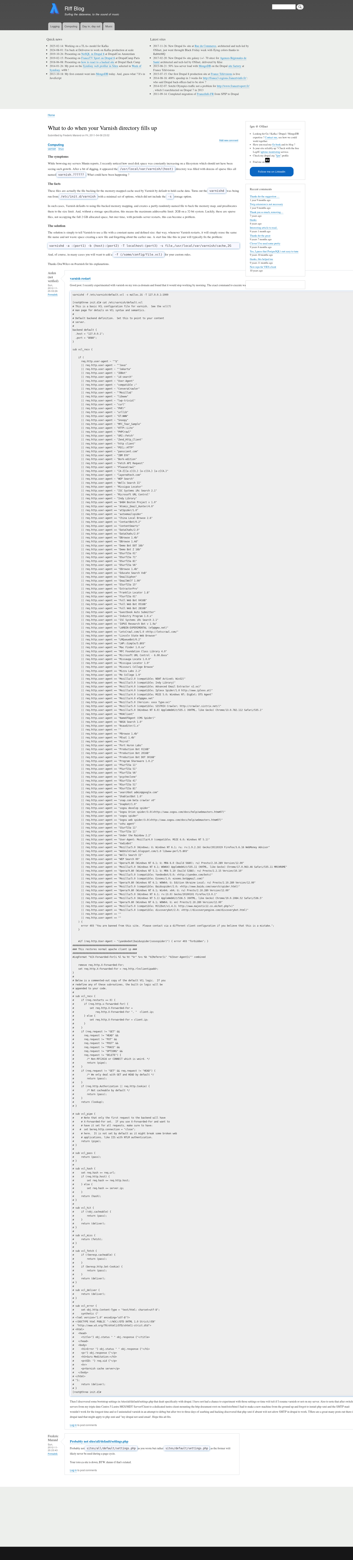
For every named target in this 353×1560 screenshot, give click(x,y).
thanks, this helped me (261, 259)
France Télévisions (221, 74)
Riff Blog (74, 8)
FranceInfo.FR (205, 94)
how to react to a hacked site (97, 62)
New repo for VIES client (263, 267)
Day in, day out (91, 26)
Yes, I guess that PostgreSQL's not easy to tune (274, 251)
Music (109, 26)
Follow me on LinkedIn (271, 171)
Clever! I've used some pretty (265, 243)
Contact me (271, 137)
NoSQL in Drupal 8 (92, 54)
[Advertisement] (97, 1514)
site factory (234, 66)
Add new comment (228, 140)
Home (51, 115)
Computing (71, 26)
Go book (276, 144)
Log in (73, 1425)
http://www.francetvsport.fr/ (233, 86)
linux (61, 148)
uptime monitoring (270, 152)
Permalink (53, 294)
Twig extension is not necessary (266, 204)
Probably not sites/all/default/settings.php (99, 1441)
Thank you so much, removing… (266, 212)
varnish (52, 148)
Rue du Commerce (205, 46)
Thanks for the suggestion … (264, 196)
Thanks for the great (260, 235)
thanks (253, 220)
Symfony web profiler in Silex (100, 66)
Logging (54, 26)
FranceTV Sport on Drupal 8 (98, 58)
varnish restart (80, 278)
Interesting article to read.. (264, 227)
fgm (278, 155)
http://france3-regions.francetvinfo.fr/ (224, 78)
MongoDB (102, 74)
